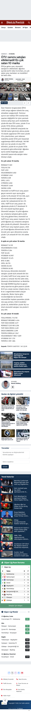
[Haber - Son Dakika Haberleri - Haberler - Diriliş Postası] (15, 22)
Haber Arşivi (6, 695)
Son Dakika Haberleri (20, 690)
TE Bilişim (20, 708)
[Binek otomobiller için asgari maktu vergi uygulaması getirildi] (23, 417)
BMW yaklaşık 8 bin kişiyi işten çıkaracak (7, 439)
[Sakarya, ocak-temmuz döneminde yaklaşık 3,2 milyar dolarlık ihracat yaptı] (8, 401)
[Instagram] (15, 672)
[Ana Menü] (2, 23)
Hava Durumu (23, 679)
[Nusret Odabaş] (5, 384)
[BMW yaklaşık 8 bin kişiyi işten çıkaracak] (8, 433)
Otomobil (12, 54)
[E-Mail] (12, 387)
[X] (12, 672)
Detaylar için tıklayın (15, 606)
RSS (5, 703)
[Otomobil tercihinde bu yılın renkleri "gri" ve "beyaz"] (23, 433)
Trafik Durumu (7, 683)
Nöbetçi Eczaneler (8, 679)
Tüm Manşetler (7, 689)
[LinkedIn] (18, 672)
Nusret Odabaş (16, 383)
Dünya (3, 27)
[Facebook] (9, 672)
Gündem (10, 27)
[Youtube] (22, 672)
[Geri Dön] (5, 700)
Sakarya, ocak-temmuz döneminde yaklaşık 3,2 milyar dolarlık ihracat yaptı (7, 408)
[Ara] (29, 23)
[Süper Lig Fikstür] (29, 612)
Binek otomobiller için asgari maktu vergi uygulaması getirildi (22, 423)
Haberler (4, 54)
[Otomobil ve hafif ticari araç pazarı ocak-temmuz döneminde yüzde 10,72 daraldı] (23, 401)
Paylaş (5, 102)
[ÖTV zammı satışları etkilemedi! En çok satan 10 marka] (15, 92)
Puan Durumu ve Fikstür (22, 684)
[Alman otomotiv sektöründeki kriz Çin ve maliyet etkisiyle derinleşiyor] (8, 417)
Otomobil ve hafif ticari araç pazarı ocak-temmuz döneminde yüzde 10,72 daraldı (22, 408)
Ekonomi (18, 27)
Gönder (5, 467)
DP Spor (25, 27)
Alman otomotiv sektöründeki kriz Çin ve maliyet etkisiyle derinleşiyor (8, 424)
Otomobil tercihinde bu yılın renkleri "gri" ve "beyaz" (22, 440)
